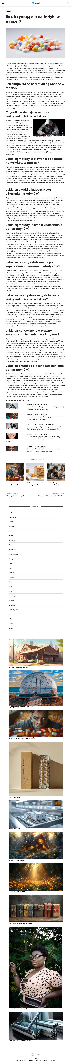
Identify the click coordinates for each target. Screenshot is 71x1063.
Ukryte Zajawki (13, 610)
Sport (10, 586)
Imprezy (11, 535)
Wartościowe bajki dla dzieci (17, 860)
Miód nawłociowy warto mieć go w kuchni (35, 484)
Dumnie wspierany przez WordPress (25, 1060)
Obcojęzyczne (13, 559)
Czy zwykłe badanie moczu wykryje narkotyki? (41, 424)
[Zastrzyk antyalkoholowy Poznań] (56, 472)
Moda (10, 545)
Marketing (12, 540)
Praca (10, 563)
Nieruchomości (13, 554)
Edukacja (11, 526)
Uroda (10, 614)
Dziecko (11, 522)
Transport (11, 600)
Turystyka (12, 605)
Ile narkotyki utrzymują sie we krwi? (37, 414)
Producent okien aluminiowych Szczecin (21, 1040)
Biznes (11, 512)
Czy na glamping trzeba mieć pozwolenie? (21, 707)
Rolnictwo (11, 577)
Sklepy (11, 582)
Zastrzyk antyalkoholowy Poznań (56, 484)
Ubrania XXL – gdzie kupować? (18, 1009)
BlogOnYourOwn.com (49, 1060)
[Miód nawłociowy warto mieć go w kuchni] (35, 472)
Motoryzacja (12, 549)
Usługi (10, 619)
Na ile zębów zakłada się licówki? (37, 447)
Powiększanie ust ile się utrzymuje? (37, 434)
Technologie (12, 596)
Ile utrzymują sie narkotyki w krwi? (37, 404)
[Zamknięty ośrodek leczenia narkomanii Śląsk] (15, 472)
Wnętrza (11, 623)
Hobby (10, 531)
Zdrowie (9, 11)
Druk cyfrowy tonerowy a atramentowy (20, 923)
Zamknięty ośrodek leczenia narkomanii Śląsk (14, 484)
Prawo (10, 568)
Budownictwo (13, 517)
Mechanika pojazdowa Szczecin (18, 667)
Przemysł (12, 573)
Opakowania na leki (14, 797)
